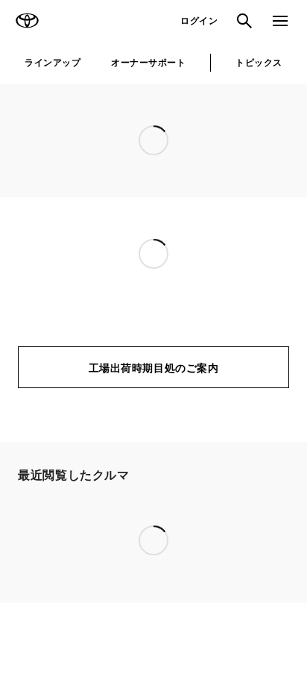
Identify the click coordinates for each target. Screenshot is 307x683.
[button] (109, 502)
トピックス (258, 62)
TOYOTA (27, 21)
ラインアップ (52, 62)
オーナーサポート (148, 62)
